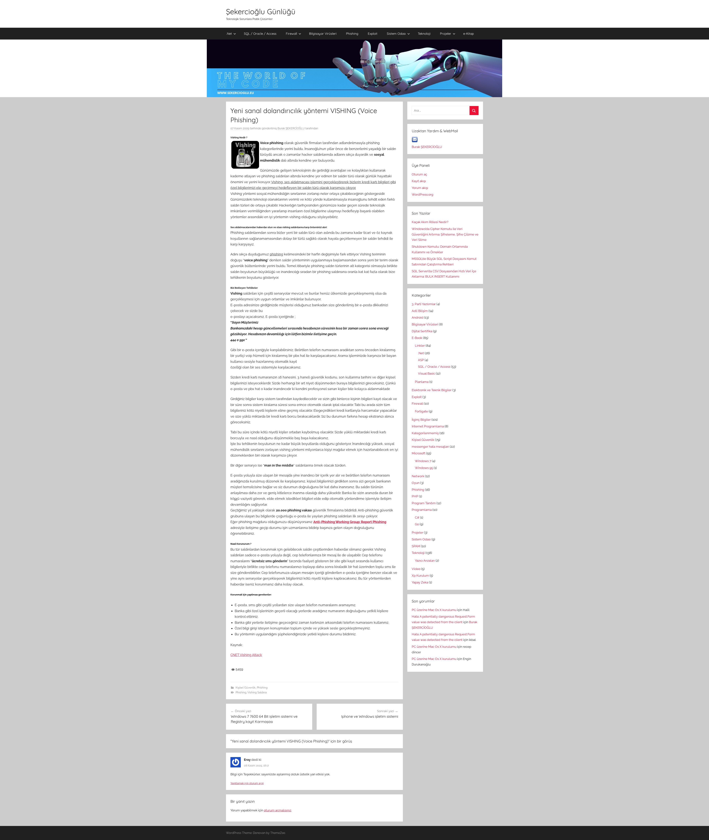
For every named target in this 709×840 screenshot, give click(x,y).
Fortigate (421, 411)
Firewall (291, 33)
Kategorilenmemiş (425, 433)
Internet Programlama (428, 426)
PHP (415, 496)
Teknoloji (424, 33)
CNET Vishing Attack (246, 655)
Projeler (445, 33)
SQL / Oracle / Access (260, 33)
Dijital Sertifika (422, 331)
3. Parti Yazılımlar (424, 304)
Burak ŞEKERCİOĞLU (291, 128)
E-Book (417, 338)
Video (416, 569)
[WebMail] (415, 141)
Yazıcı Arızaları (425, 560)
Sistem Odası (396, 33)
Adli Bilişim (420, 311)
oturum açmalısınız (277, 810)
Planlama (422, 382)
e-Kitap (468, 33)
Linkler (420, 345)
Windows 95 (424, 468)
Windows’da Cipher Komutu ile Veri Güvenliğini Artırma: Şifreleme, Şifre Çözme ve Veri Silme (445, 234)
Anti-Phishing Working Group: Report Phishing (349, 522)
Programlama (422, 510)
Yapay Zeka (420, 582)
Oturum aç (419, 174)
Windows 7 (423, 461)
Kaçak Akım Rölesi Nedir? (430, 222)
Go (417, 524)
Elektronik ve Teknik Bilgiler (432, 390)
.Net (229, 33)
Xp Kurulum (420, 575)
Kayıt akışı (419, 181)
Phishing (352, 33)
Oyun (415, 483)
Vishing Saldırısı (257, 692)
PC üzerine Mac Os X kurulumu (434, 610)
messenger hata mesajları (430, 446)
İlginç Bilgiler (421, 419)
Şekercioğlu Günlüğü (260, 11)
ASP (421, 360)
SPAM (416, 546)
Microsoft (418, 453)
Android (417, 317)
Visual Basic (426, 373)
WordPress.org (422, 194)
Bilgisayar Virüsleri (323, 33)
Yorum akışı (420, 188)
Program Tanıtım (424, 503)
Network (418, 476)
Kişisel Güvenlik (246, 687)
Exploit (372, 33)
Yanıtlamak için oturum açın (247, 783)
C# (417, 517)
